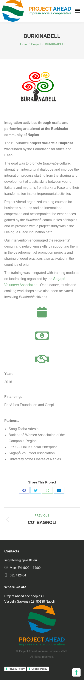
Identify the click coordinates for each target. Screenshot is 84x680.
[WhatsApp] (47, 490)
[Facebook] (24, 490)
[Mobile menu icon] (77, 10)
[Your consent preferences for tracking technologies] (76, 672)
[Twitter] (35, 490)
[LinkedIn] (59, 490)
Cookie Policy (39, 668)
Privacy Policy (17, 668)
